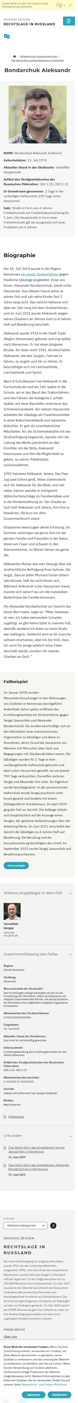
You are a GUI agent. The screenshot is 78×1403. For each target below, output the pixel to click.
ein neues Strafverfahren (39, 274)
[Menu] (69, 21)
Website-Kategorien (21, 1225)
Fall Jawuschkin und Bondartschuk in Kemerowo (37, 60)
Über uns (10, 1336)
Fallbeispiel (16, 1117)
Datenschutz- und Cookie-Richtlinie (43, 1384)
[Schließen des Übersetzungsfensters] (70, 5)
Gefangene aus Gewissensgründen (39, 56)
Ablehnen (59, 1395)
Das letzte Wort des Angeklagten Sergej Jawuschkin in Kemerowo (36, 1149)
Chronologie (16, 865)
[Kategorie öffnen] (53, 1225)
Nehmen (33, 1395)
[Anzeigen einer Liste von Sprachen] (61, 5)
